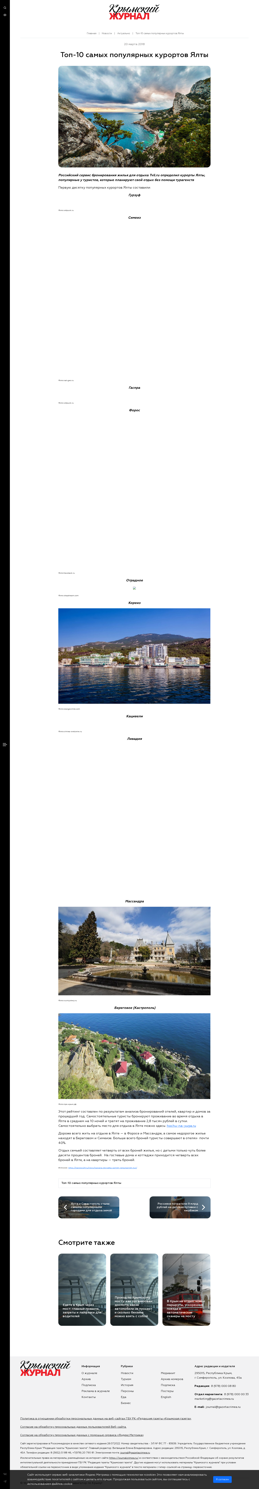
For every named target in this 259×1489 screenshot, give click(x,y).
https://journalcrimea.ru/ (123, 1458)
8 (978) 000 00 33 (236, 1394)
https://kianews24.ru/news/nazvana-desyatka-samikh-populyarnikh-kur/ (102, 1168)
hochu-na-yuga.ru (181, 1126)
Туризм (126, 1379)
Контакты (89, 1397)
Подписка (89, 1385)
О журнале (89, 1373)
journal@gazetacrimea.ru (223, 1407)
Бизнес (126, 1403)
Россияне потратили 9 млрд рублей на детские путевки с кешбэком (177, 1207)
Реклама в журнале (96, 1391)
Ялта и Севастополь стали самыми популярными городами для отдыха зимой (91, 1207)
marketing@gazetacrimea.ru (214, 1399)
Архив (86, 1379)
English (166, 1397)
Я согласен (222, 1479)
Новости (107, 33)
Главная (91, 33)
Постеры (167, 1391)
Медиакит (168, 1373)
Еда (123, 1397)
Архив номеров (172, 1379)
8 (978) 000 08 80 (223, 1386)
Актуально (123, 33)
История (127, 1385)
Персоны (127, 1391)
